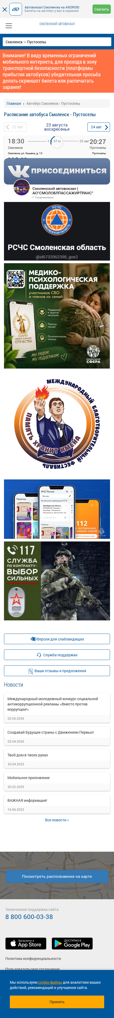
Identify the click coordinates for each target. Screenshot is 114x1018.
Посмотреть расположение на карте (57, 876)
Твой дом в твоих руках (27, 754)
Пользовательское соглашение (32, 969)
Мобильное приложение (28, 777)
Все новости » (57, 819)
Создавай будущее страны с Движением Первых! (50, 732)
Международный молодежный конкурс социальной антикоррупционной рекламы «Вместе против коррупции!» (52, 704)
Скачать (101, 9)
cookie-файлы (50, 982)
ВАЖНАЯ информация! (27, 800)
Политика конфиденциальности (33, 958)
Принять (57, 1001)
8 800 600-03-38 (29, 916)
